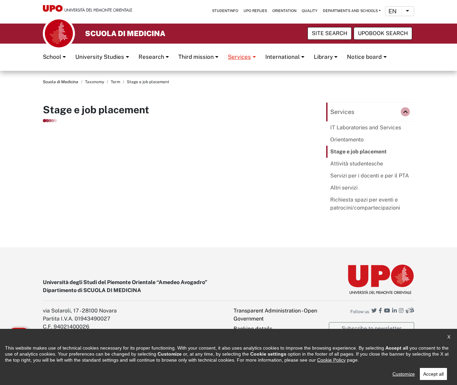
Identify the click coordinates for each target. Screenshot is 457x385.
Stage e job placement (358, 151)
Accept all (433, 374)
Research (151, 56)
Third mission (196, 56)
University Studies (99, 56)
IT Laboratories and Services (365, 127)
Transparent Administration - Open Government (275, 314)
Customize (403, 374)
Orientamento (347, 139)
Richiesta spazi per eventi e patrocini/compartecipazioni (365, 204)
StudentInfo (225, 11)
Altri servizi (344, 187)
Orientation (284, 11)
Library (323, 56)
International (282, 56)
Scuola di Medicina (60, 82)
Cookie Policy (331, 360)
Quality (309, 11)
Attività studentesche (356, 163)
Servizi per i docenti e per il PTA (369, 175)
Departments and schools (350, 11)
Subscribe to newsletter (371, 328)
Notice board (364, 56)
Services (239, 56)
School (52, 56)
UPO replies (255, 11)
